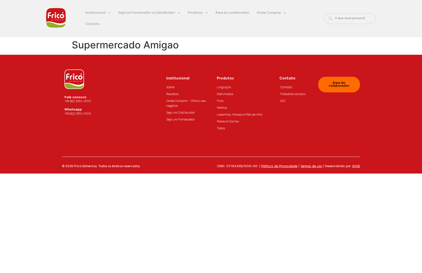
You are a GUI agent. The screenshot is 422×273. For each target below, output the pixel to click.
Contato (92, 24)
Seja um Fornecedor (180, 119)
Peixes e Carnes (228, 121)
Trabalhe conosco (293, 94)
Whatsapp (73, 109)
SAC (283, 101)
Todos (221, 128)
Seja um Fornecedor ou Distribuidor (146, 12)
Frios (220, 101)
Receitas (172, 94)
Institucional (95, 12)
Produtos (195, 12)
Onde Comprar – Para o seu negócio (186, 104)
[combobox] (350, 18)
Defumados (225, 94)
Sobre (170, 87)
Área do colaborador (232, 12)
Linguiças (224, 87)
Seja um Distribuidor (180, 112)
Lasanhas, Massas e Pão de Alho (240, 114)
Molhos (222, 108)
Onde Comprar (269, 12)
